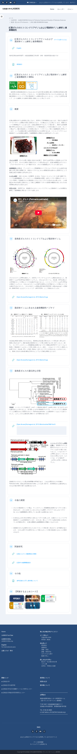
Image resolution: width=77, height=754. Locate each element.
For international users (9, 647)
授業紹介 (44, 647)
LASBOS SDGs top (7, 641)
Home (4, 631)
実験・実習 (44, 649)
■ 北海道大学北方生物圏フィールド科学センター (17, 689)
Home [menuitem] (52, 9)
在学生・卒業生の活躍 (48, 666)
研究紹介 (44, 645)
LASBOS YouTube (7, 635)
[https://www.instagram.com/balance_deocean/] (14, 2)
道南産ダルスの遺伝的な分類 (28, 371)
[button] (31, 3)
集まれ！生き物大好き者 (49, 662)
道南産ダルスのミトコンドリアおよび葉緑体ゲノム (38, 238)
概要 (17, 109)
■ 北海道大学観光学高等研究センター (13, 692)
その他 (18, 573)
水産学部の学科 (46, 637)
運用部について (45, 678)
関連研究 (19, 546)
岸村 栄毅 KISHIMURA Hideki (39, 22)
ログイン (72, 2)
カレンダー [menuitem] (60, 9)
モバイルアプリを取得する (38, 744)
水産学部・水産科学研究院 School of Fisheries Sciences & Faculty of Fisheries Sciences (38, 20)
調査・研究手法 (46, 651)
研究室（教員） (46, 639)
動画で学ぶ (44, 656)
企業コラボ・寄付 (7, 650)
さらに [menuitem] (70, 9)
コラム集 (44, 664)
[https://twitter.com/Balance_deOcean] (3, 2)
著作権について (45, 685)
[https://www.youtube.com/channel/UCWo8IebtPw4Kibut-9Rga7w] (10, 2)
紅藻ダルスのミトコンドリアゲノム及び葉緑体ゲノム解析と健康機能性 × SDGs (41, 75)
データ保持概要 (38, 742)
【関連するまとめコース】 (27, 591)
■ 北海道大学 (6, 681)
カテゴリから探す (47, 654)
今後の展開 (20, 500)
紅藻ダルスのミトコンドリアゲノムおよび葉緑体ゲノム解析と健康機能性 (34, 40)
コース (11, 18)
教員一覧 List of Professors (19, 22)
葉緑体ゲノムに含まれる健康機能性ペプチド (35, 308)
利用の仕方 (43, 681)
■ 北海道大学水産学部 (8, 685)
